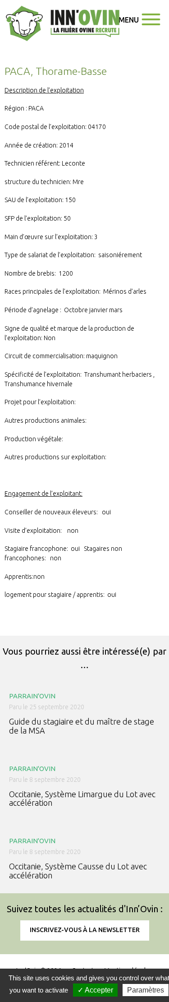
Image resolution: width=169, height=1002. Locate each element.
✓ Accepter (95, 990)
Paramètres (145, 990)
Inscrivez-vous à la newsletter (85, 929)
